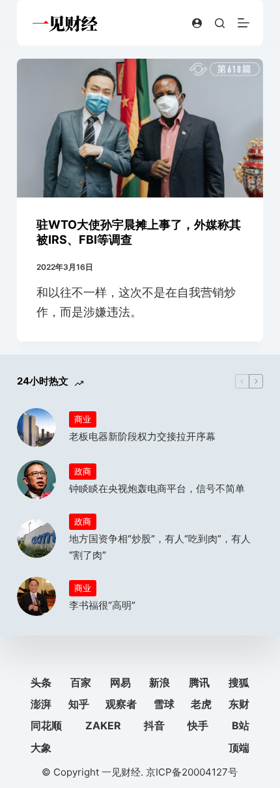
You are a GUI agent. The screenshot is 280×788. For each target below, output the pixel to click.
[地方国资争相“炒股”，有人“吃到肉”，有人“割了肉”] (36, 538)
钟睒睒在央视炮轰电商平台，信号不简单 (157, 488)
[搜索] (220, 23)
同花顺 (46, 725)
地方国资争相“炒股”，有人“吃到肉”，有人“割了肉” (160, 547)
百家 (80, 682)
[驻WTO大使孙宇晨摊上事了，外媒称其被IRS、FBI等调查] (140, 128)
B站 (240, 725)
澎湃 (41, 703)
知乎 (78, 703)
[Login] (197, 23)
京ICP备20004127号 (192, 772)
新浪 (159, 682)
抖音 (154, 725)
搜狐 (239, 682)
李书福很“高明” (102, 605)
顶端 (239, 747)
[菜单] (243, 23)
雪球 (164, 703)
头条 (41, 682)
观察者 (121, 703)
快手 (198, 725)
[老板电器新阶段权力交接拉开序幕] (36, 427)
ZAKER (103, 725)
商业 (82, 419)
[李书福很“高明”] (36, 596)
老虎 (201, 703)
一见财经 (121, 772)
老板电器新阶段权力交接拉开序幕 (142, 436)
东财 (239, 703)
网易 (120, 682)
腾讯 (199, 682)
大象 (41, 747)
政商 (82, 471)
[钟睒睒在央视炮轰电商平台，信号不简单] (36, 479)
